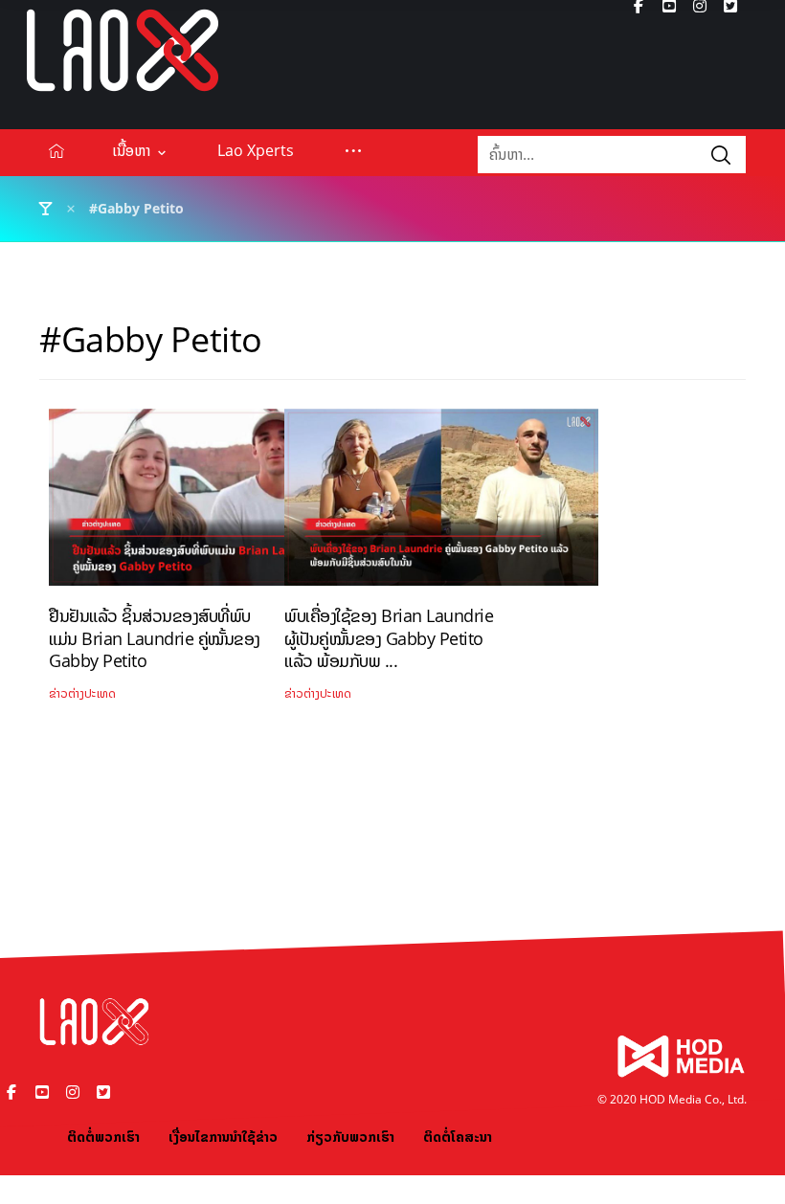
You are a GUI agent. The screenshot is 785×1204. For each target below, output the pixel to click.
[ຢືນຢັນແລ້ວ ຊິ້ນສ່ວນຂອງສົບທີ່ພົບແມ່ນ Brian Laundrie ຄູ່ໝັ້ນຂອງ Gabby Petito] (206, 504)
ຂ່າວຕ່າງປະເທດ (82, 693)
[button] (353, 150)
